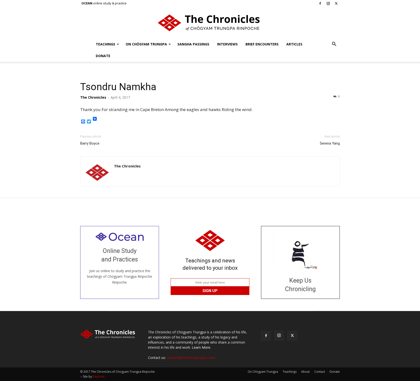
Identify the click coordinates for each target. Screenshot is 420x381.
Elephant (99, 376)
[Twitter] (336, 3)
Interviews (227, 44)
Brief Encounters (262, 44)
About (305, 372)
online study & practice (104, 3)
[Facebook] (320, 3)
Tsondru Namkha (118, 87)
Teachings (105, 44)
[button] (334, 44)
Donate (103, 55)
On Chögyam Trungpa (146, 44)
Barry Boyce (89, 143)
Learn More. (201, 347)
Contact (319, 372)
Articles (294, 44)
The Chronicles (93, 97)
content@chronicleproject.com (191, 357)
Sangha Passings (193, 44)
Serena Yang (330, 143)
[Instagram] (328, 3)
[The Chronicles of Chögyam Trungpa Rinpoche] (210, 22)
